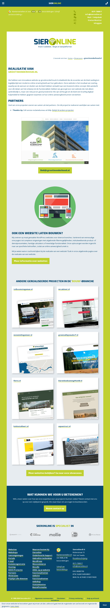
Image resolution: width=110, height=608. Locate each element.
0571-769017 (97, 11)
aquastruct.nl (64, 426)
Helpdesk (97, 17)
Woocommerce (39, 564)
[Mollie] (55, 534)
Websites (12, 549)
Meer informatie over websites (30, 261)
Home (70, 58)
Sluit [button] (105, 605)
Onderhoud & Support (42, 555)
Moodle (35, 567)
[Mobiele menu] (3, 3)
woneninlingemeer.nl (23, 335)
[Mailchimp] (35, 534)
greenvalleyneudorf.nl (68, 335)
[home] (55, 45)
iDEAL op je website (41, 570)
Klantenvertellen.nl (19, 11)
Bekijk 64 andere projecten (63, 110)
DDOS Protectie (15, 570)
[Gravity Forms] (15, 534)
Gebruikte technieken (42, 558)
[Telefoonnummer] (106, 3)
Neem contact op (55, 508)
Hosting (12, 567)
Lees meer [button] (14, 606)
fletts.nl (17, 380)
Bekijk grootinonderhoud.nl (55, 170)
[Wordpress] (94, 534)
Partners (12, 573)
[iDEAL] (74, 535)
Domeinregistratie (16, 564)
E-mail (11, 561)
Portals (11, 558)
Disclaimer (61, 598)
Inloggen (98, 23)
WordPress (37, 561)
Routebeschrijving (80, 558)
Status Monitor (95, 20)
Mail (89, 17)
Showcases (78, 58)
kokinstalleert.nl (21, 426)
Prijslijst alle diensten (18, 578)
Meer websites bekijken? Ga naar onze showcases (55, 473)
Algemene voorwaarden (44, 598)
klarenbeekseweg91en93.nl (70, 380)
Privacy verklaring (76, 598)
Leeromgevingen (15, 555)
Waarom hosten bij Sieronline (40, 551)
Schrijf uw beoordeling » (62, 568)
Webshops (13, 552)
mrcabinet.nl (64, 289)
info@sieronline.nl (93, 14)
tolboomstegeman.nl (23, 289)
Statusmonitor (39, 584)
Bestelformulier (39, 587)
